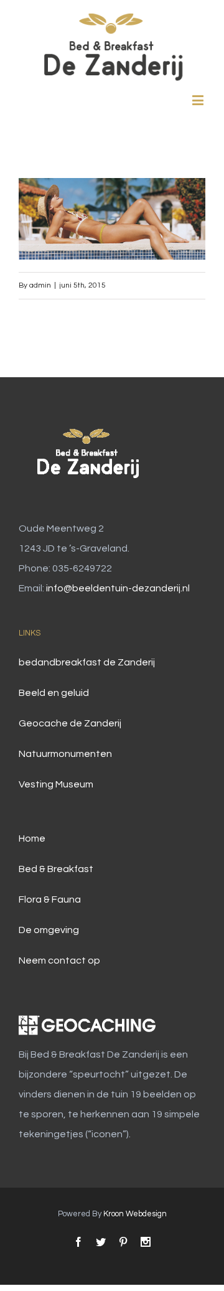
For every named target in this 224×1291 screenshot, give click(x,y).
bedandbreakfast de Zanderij (87, 662)
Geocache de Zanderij (70, 723)
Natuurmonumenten (65, 754)
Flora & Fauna (50, 899)
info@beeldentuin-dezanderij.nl (118, 588)
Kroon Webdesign (135, 1213)
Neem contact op (59, 960)
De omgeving (49, 930)
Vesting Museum (56, 784)
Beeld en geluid (54, 693)
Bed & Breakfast (56, 869)
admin (40, 285)
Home (32, 838)
